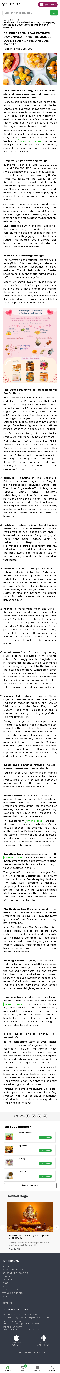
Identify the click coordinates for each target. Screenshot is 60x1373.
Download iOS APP (16, 1343)
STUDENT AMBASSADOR (15, 1273)
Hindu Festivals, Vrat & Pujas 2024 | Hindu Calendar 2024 (29, 1236)
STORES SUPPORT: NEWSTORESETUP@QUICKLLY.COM (21, 1328)
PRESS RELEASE (10, 1299)
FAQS (5, 1283)
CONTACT (7, 1276)
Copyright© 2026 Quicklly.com (30, 1352)
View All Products (30, 1185)
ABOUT (6, 1266)
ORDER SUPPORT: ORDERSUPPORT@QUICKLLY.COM (20, 1322)
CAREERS (7, 1279)
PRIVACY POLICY (11, 1289)
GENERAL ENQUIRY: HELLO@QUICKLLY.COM (25, 1318)
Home (6, 20)
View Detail (45, 1137)
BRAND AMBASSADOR (14, 1270)
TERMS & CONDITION (13, 1293)
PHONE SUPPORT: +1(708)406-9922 (20, 1314)
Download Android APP (43, 1343)
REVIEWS (7, 1303)
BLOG (5, 1286)
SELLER (6, 1296)
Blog (15, 20)
